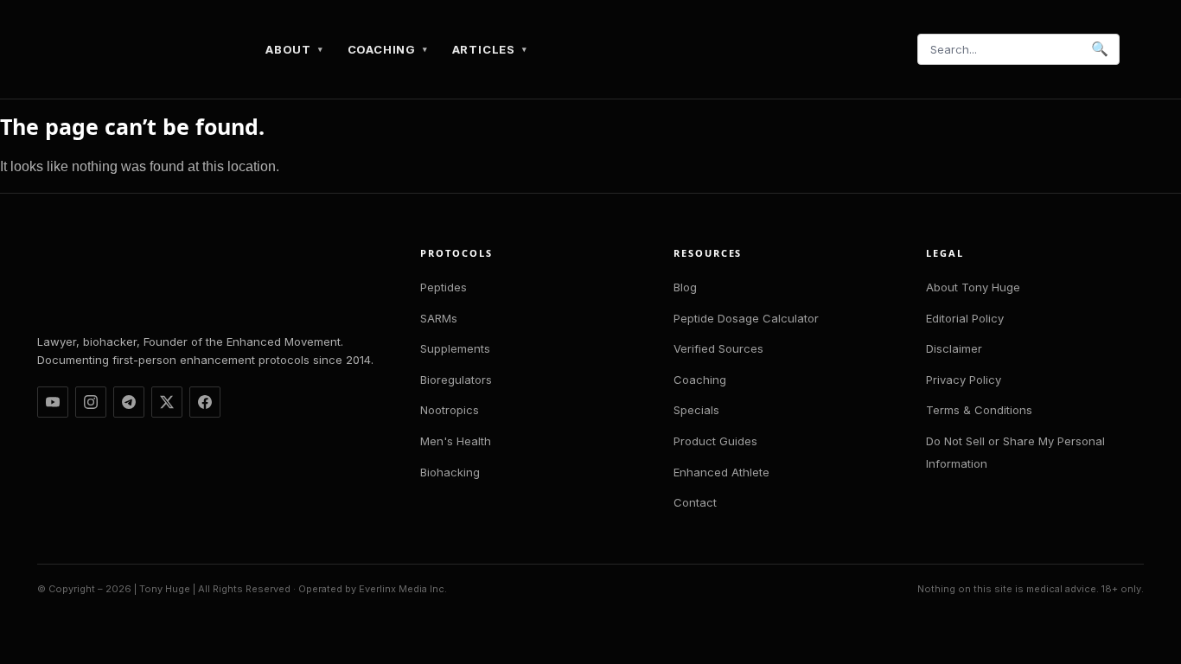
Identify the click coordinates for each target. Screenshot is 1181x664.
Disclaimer (954, 348)
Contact (695, 502)
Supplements (455, 348)
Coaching (699, 379)
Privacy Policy (963, 379)
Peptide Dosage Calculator (746, 318)
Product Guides (715, 441)
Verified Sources (718, 348)
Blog (685, 287)
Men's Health (455, 441)
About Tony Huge (973, 287)
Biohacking (450, 472)
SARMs (438, 318)
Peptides (443, 287)
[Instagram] (90, 402)
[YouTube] (52, 402)
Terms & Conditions (979, 410)
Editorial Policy (965, 318)
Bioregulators (456, 379)
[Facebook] (204, 402)
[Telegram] (128, 402)
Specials (696, 410)
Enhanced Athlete (721, 472)
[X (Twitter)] (166, 402)
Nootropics (449, 410)
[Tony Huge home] (147, 49)
